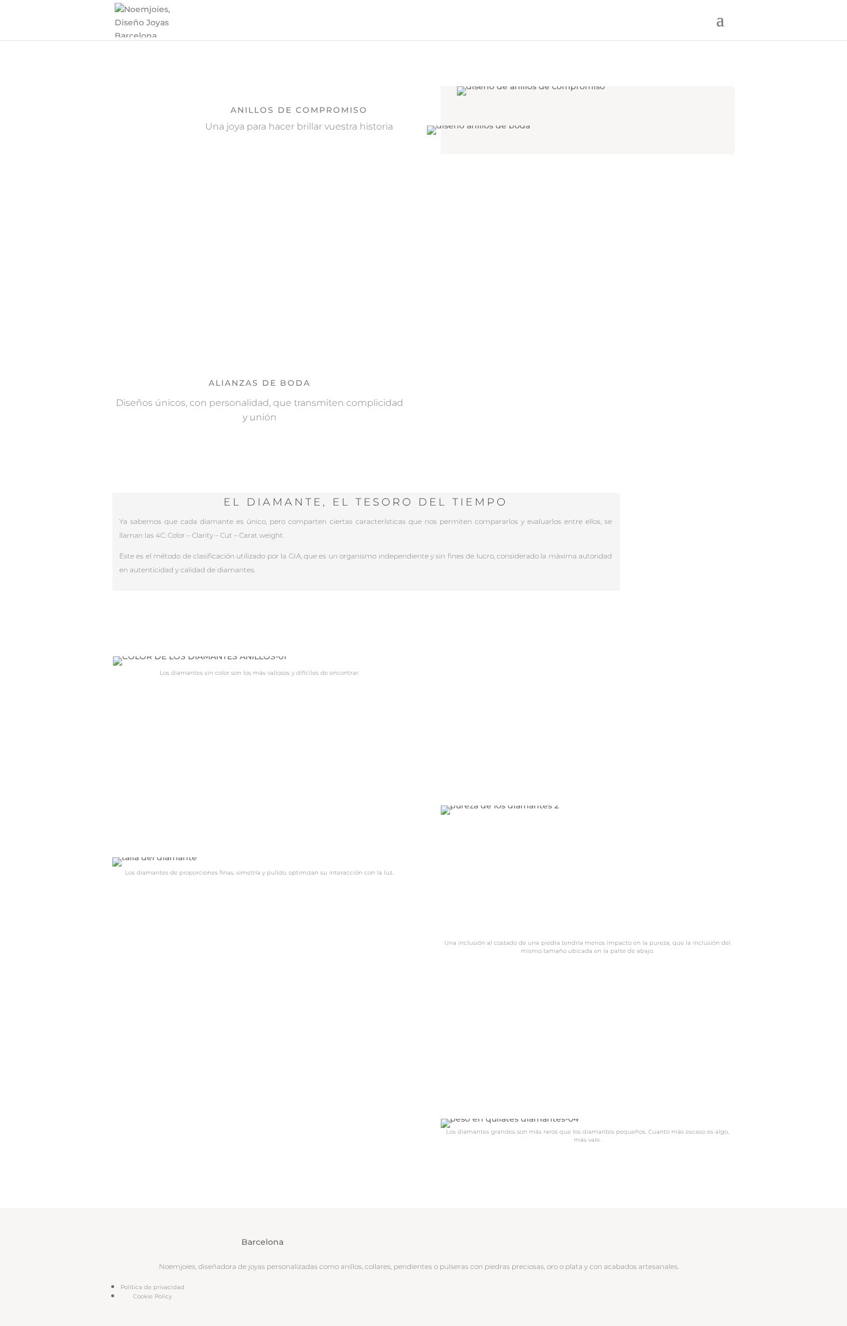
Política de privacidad (152, 1287)
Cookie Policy (152, 1296)
